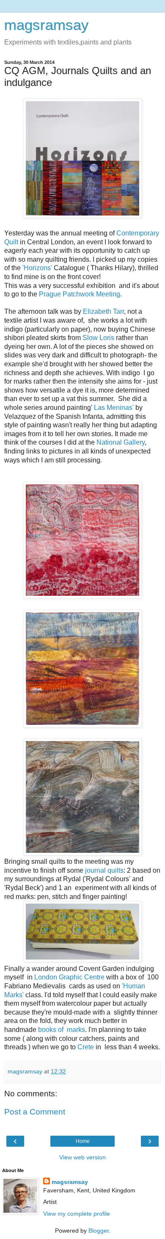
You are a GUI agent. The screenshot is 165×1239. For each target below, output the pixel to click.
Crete (85, 1047)
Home (83, 1141)
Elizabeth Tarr (102, 311)
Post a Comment (34, 1111)
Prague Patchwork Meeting (79, 294)
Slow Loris (98, 337)
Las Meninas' (114, 407)
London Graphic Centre (69, 977)
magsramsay (46, 25)
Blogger (98, 1230)
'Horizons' (36, 267)
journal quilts (103, 870)
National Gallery (120, 442)
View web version (82, 1157)
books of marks (61, 1029)
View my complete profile (76, 1213)
